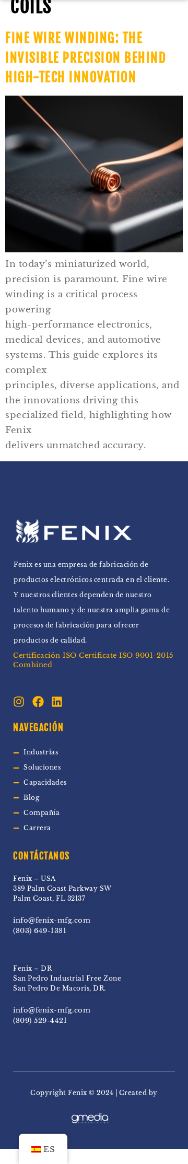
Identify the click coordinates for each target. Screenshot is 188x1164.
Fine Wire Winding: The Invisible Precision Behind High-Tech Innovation (85, 57)
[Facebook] (38, 701)
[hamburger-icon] (147, 25)
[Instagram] (19, 701)
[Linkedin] (57, 701)
